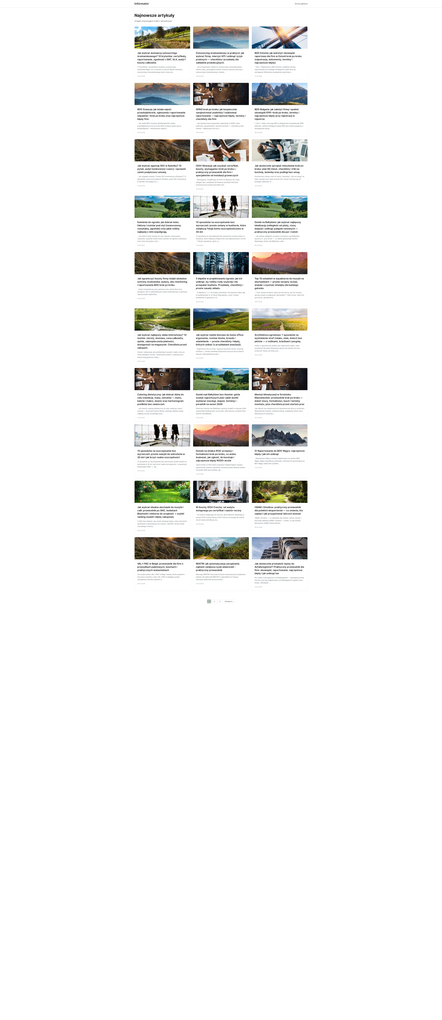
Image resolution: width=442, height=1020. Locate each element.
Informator (141, 3)
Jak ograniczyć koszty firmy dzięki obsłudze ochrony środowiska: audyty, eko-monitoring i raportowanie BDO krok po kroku (162, 281)
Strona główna (301, 4)
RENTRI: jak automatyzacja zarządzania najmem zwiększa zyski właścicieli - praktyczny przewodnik (217, 567)
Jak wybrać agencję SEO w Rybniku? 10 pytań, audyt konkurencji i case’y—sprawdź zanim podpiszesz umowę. (161, 169)
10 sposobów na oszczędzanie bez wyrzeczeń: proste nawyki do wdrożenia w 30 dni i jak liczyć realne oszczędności (161, 454)
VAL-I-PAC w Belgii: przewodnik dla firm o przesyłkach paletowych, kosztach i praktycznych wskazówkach (160, 567)
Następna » (229, 601)
